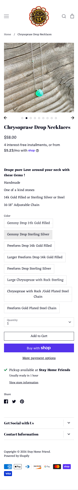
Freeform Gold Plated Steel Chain (31, 308)
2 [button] (26, 118)
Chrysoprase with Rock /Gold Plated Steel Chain (38, 294)
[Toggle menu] (6, 16)
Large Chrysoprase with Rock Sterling (35, 280)
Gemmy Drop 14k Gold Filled (28, 223)
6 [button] (43, 118)
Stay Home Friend (38, 451)
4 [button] (35, 118)
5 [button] (39, 118)
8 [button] (52, 118)
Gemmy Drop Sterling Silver (28, 235)
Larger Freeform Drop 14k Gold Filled (34, 257)
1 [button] (22, 118)
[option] (39, 77)
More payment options (39, 358)
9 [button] (56, 118)
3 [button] (31, 118)
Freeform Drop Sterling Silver (29, 269)
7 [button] (47, 118)
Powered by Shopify (16, 456)
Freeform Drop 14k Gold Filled (29, 246)
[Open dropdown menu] (68, 423)
